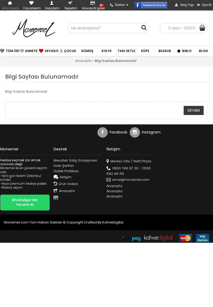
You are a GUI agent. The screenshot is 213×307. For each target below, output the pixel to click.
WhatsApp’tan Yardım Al (25, 202)
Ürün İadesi (68, 183)
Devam (194, 110)
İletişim (65, 177)
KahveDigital (112, 222)
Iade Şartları (64, 165)
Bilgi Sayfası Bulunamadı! (116, 60)
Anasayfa (83, 60)
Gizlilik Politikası (66, 171)
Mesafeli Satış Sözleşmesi (75, 160)
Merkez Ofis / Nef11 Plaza (130, 161)
